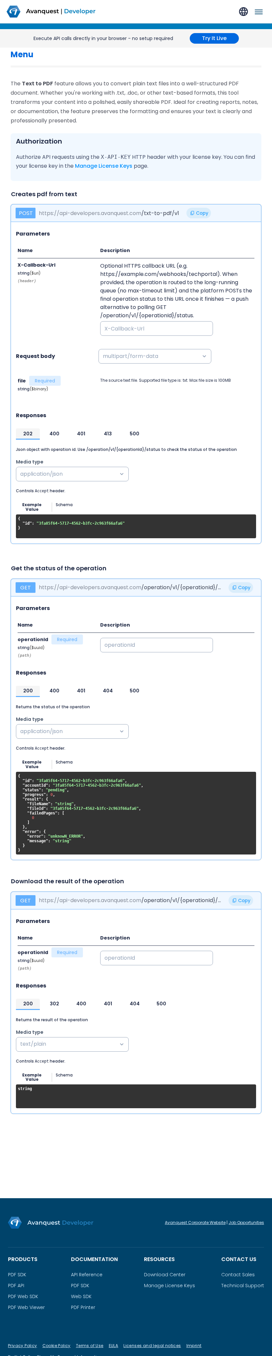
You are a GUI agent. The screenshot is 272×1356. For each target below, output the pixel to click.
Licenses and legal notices (152, 1345)
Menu (22, 54)
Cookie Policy (56, 1345)
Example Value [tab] (31, 507)
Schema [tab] (64, 505)
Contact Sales (238, 1274)
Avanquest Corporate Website (195, 1222)
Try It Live (214, 38)
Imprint (194, 1345)
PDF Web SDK (23, 1296)
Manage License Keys (103, 166)
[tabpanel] (136, 526)
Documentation (94, 1259)
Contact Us (238, 1259)
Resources (159, 1259)
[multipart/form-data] (177, 356)
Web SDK (81, 1296)
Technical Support (242, 1285)
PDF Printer (83, 1307)
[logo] (55, 12)
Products (22, 1259)
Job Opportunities (246, 1222)
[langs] (243, 11)
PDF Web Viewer (26, 1307)
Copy (202, 213)
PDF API (16, 1285)
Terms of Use (89, 1345)
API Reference (86, 1274)
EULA (113, 1345)
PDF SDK (17, 1274)
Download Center (164, 1274)
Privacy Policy (22, 1345)
